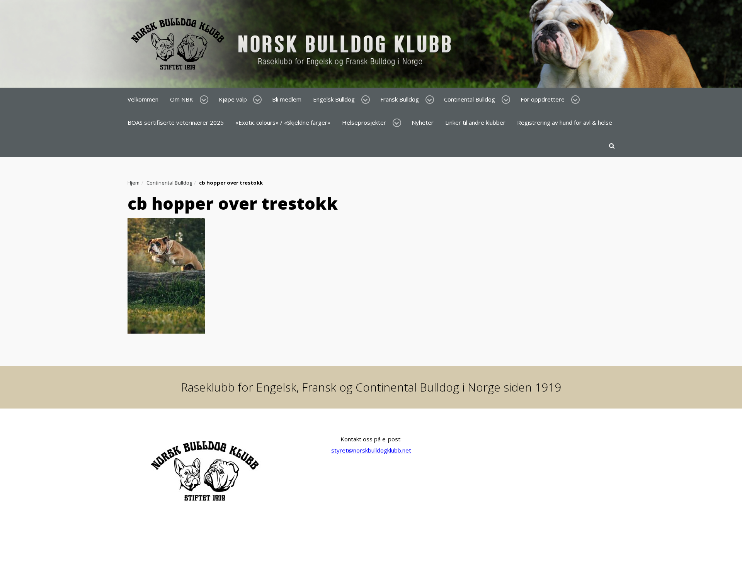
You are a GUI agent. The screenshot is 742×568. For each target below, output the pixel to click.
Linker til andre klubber (475, 122)
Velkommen (143, 99)
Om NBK (181, 99)
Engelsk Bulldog (334, 99)
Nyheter (423, 122)
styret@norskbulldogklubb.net (371, 450)
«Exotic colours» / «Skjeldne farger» (282, 122)
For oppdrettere (543, 99)
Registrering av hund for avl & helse (564, 122)
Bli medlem (286, 99)
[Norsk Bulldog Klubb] (293, 43)
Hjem (134, 182)
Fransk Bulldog (399, 99)
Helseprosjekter (364, 122)
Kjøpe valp (233, 99)
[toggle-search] (611, 145)
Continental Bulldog (469, 99)
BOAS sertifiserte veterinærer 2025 (176, 122)
